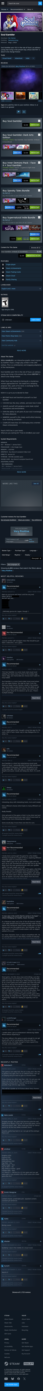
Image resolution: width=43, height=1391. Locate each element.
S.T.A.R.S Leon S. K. (13, 962)
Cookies (7, 1354)
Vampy (9, 787)
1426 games (10, 659)
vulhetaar (10, 715)
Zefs (8, 749)
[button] (4, 9)
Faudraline (10, 901)
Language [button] (33, 550)
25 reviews (10, 628)
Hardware (25, 1326)
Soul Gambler (19, 140)
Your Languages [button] (12, 564)
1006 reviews (21, 964)
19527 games (10, 964)
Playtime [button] (17, 555)
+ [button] (33, 58)
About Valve (26, 1319)
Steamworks (8, 1326)
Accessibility (8, 1346)
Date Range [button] (6, 555)
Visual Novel (6, 58)
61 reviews (19, 1020)
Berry (8, 626)
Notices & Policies (10, 1350)
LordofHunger (11, 1018)
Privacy (6, 1343)
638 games (10, 843)
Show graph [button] (35, 558)
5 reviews (18, 843)
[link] (22, 207)
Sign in (3, 105)
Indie (27, 58)
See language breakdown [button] (8, 520)
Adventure (18, 58)
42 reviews (10, 718)
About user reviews (24, 520)
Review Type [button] (6, 550)
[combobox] (22, 3)
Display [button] (27, 555)
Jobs (23, 1323)
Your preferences (37, 520)
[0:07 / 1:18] (21, 79)
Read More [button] (36, 698)
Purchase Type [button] (20, 550)
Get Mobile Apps (11, 1384)
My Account (26, 1354)
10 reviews (10, 582)
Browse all (35, 247)
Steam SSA (8, 1323)
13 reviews (10, 789)
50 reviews (10, 751)
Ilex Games (12, 38)
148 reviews (19, 659)
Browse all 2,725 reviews (21, 1292)
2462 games (10, 903)
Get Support (26, 1350)
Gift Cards (7, 1334)
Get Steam (25, 1343)
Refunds (7, 1357)
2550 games (10, 1020)
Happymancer (11, 841)
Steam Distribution (10, 1330)
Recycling (25, 1330)
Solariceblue (11, 580)
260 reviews (19, 903)
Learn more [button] (36, 320)
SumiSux (10, 657)
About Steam (8, 1319)
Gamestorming (13, 40)
